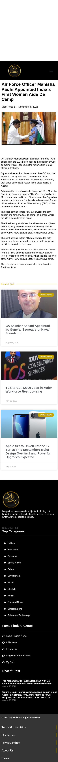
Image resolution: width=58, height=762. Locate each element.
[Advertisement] (29, 31)
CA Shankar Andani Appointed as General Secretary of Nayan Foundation (28, 329)
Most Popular (9, 106)
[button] (51, 71)
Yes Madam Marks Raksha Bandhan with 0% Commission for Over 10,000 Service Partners (27, 682)
